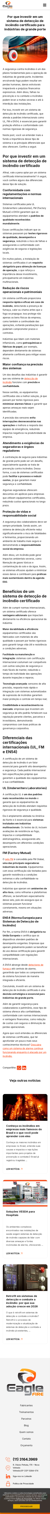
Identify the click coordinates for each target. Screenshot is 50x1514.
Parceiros (26, 1418)
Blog (26, 1425)
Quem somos (26, 1432)
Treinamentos (26, 1412)
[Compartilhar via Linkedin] (24, 1067)
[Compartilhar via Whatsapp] (19, 1067)
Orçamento (26, 1445)
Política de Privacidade (23, 1483)
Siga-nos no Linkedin (22, 1476)
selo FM (9, 859)
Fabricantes (26, 1405)
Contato (26, 1438)
